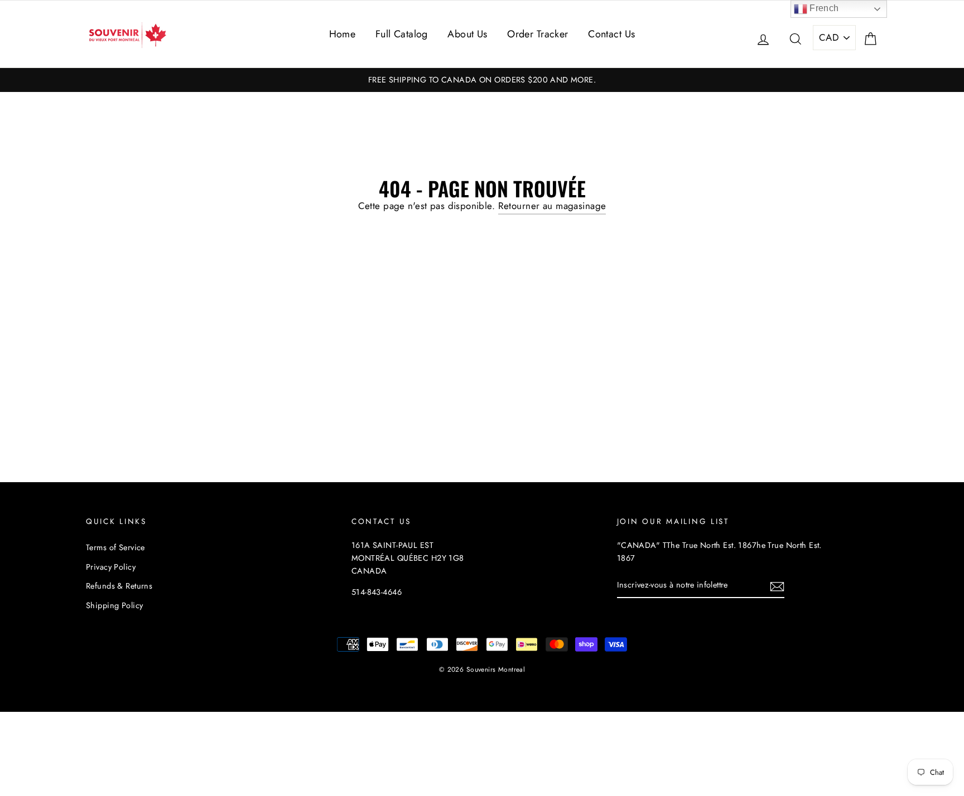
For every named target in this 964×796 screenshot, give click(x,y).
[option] (482, 80)
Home (342, 34)
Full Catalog (401, 34)
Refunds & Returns (119, 585)
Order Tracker (537, 34)
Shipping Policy (114, 605)
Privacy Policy (111, 566)
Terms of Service (115, 547)
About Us (467, 34)
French (823, 8)
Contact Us (611, 34)
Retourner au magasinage (552, 205)
